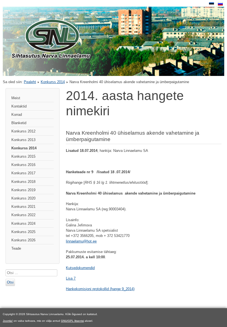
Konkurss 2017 (23, 173)
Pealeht (30, 82)
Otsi (10, 282)
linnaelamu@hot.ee (81, 241)
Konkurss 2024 (23, 223)
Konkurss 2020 (23, 198)
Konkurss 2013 (23, 140)
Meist (15, 98)
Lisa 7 (71, 278)
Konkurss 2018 (23, 182)
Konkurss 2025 (23, 232)
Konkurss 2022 (23, 215)
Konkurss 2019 (23, 190)
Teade (16, 248)
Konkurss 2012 (23, 131)
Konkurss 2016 (23, 165)
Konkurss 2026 (23, 240)
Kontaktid (19, 106)
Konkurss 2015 (23, 156)
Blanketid (18, 123)
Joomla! (8, 320)
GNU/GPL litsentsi (72, 320)
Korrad (16, 115)
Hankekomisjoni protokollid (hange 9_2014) (100, 289)
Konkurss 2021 (23, 207)
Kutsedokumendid (80, 268)
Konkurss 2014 (53, 82)
